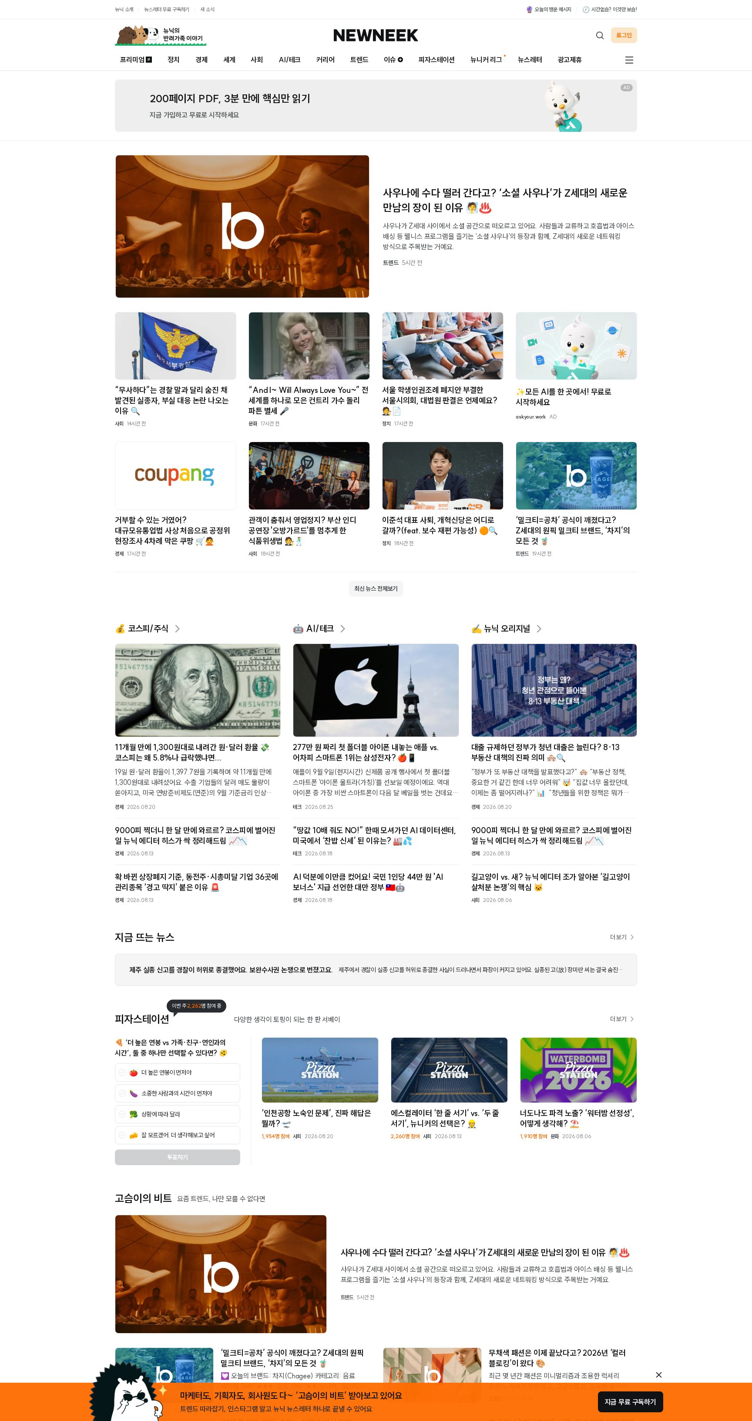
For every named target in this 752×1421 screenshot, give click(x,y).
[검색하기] (600, 35)
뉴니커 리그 (486, 59)
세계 (229, 59)
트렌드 (359, 59)
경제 (201, 59)
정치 (174, 59)
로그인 (624, 35)
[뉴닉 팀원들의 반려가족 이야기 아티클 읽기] (160, 35)
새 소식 (207, 9)
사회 (257, 59)
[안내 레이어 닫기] (659, 1375)
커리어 (325, 59)
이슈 (390, 59)
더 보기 (618, 937)
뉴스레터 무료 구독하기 (166, 9)
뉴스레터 (530, 59)
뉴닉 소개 (124, 9)
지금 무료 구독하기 (630, 1402)
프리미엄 (132, 59)
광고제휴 (570, 59)
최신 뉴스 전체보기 (376, 589)
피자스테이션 (437, 59)
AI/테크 (290, 59)
